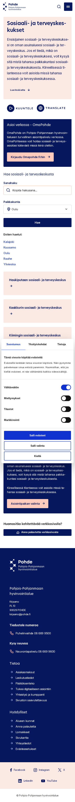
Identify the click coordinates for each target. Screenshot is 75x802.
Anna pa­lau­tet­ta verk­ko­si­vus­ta (39, 532)
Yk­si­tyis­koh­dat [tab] (37, 344)
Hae (37, 222)
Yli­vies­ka (9, 264)
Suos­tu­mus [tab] (13, 344)
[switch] (66, 398)
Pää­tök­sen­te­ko (25, 683)
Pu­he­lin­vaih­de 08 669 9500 (33, 633)
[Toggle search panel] (59, 6)
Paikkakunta (11, 202)
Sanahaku (10, 183)
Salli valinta (37, 445)
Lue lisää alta (17, 89)
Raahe (7, 258)
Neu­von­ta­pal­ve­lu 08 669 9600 (35, 651)
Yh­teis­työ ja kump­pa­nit (30, 694)
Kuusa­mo (9, 247)
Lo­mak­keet (22, 732)
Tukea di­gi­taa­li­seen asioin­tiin (33, 689)
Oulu (6, 253)
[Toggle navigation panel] (68, 6)
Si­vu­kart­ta (22, 737)
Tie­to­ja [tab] (61, 344)
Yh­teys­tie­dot (23, 743)
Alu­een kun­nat (25, 721)
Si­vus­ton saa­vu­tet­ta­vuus (31, 700)
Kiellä (37, 455)
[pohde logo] (14, 7)
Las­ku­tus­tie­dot (25, 678)
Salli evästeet (37, 435)
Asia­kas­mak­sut (25, 672)
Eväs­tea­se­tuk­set (26, 749)
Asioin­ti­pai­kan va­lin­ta (25, 503)
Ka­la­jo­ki (8, 242)
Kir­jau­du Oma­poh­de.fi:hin (28, 157)
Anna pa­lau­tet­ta (26, 726)
